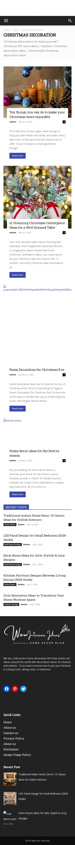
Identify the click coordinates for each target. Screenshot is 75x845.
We (5, 658)
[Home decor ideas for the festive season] (37, 437)
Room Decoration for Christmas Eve (36, 369)
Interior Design (11, 604)
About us (9, 727)
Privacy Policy (13, 738)
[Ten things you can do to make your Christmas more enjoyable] (37, 92)
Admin (21, 524)
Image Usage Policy (17, 755)
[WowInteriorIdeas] (37, 8)
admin (12, 121)
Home (6, 29)
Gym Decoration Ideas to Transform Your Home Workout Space (33, 597)
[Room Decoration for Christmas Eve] (37, 328)
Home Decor (10, 524)
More (15, 29)
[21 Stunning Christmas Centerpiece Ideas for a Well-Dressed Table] (37, 197)
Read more (17, 155)
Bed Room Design (13, 544)
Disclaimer (11, 749)
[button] (6, 20)
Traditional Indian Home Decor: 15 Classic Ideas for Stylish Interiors (34, 517)
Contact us (10, 733)
